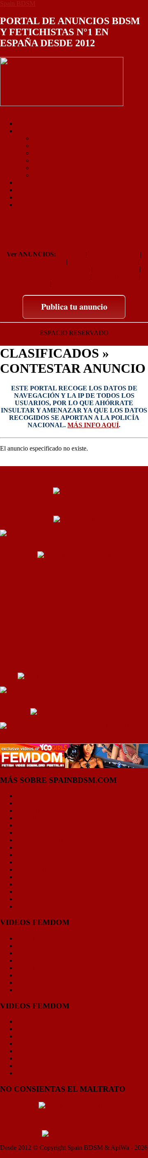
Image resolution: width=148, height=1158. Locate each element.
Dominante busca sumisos (102, 261)
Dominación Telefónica (83, 283)
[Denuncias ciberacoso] (74, 1133)
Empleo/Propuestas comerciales (49, 268)
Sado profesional (116, 268)
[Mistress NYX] (74, 661)
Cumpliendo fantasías (37, 261)
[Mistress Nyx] (74, 518)
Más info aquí (93, 425)
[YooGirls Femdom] (74, 755)
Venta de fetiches (115, 276)
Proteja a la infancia (74, 1119)
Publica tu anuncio (74, 307)
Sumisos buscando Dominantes (48, 276)
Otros (41, 283)
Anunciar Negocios (113, 254)
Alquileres (70, 254)
